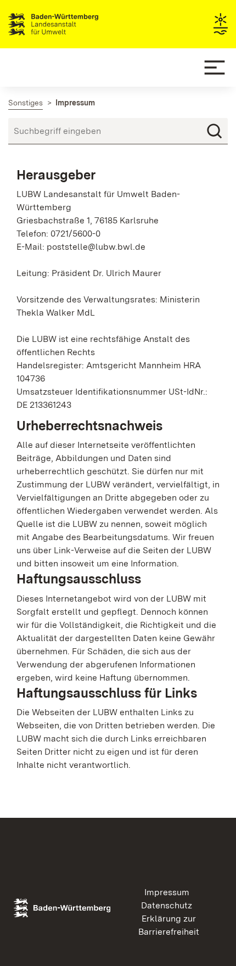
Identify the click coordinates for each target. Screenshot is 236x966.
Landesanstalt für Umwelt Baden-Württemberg (72, 24)
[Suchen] (214, 131)
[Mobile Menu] (214, 67)
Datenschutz (166, 905)
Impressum (166, 892)
